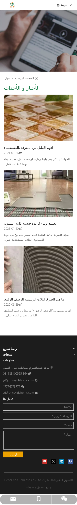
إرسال (13, 454)
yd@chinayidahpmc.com (18, 380)
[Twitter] (53, 461)
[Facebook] (70, 461)
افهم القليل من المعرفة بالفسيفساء (28, 147)
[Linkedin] (61, 461)
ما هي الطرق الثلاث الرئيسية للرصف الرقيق (34, 299)
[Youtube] (44, 461)
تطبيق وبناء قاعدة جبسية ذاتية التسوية (30, 223)
